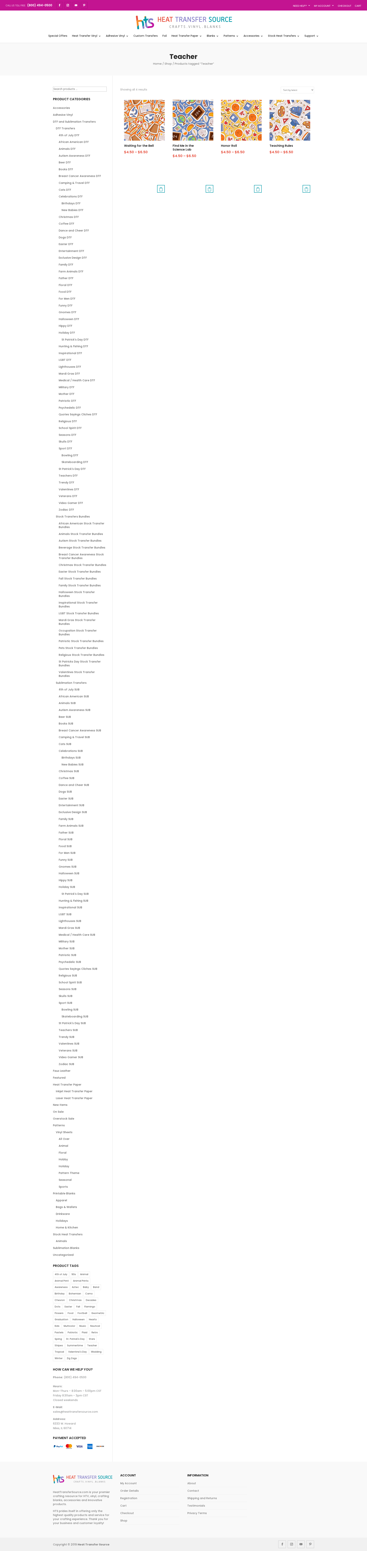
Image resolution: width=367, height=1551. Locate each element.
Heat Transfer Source (94, 1544)
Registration (128, 1498)
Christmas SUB (69, 771)
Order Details (129, 1491)
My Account (322, 6)
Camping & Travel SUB (74, 737)
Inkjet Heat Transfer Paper (74, 1091)
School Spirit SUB (70, 982)
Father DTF (66, 278)
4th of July (61, 1274)
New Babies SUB (73, 764)
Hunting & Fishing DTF (73, 346)
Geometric (97, 1313)
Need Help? (300, 6)
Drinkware (63, 1214)
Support (309, 36)
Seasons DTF (67, 435)
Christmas (75, 1300)
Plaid (84, 1332)
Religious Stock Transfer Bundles (81, 655)
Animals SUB (67, 703)
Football (82, 1313)
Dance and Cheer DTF (74, 230)
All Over (64, 1139)
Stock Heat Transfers (282, 36)
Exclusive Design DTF (73, 258)
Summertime (75, 1345)
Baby (86, 1287)
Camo (89, 1293)
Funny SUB (66, 860)
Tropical (59, 1351)
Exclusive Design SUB (73, 812)
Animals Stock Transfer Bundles (81, 534)
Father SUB (66, 833)
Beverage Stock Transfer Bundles (82, 547)
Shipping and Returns (202, 1498)
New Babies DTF (72, 210)
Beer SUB (65, 717)
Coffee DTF (66, 224)
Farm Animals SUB (71, 826)
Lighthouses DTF (70, 367)
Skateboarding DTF (75, 462)
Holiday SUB (67, 887)
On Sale (58, 1112)
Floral (63, 1153)
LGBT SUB (65, 914)
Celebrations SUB (71, 751)
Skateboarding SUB (75, 1016)
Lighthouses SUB (70, 921)
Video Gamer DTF (71, 503)
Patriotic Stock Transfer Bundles (81, 641)
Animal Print (62, 1280)
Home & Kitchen (67, 1227)
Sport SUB (65, 1003)
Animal (63, 1146)
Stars (92, 1339)
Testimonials (196, 1506)
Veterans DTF (68, 496)
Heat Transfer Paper (184, 36)
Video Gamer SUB (71, 1057)
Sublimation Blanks (66, 1248)
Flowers (59, 1313)
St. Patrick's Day (75, 1339)
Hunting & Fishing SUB (73, 901)
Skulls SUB (65, 996)
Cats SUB (65, 744)
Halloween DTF (69, 319)
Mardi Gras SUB (69, 928)
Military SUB (67, 941)
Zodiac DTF (66, 510)
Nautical (95, 1326)
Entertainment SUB (71, 805)
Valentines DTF (69, 489)
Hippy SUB (65, 880)
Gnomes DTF (67, 312)
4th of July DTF (69, 135)
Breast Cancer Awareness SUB (80, 730)
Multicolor (69, 1326)
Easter (68, 1306)
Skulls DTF (65, 441)
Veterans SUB (68, 1050)
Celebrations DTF (71, 196)
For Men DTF (67, 299)
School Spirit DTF (70, 428)
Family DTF (66, 265)
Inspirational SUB (70, 907)
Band (96, 1287)
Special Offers (57, 36)
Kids (57, 1326)
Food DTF (65, 292)
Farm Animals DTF (71, 271)
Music (82, 1326)
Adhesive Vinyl (115, 36)
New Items (60, 1105)
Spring (58, 1339)
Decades (91, 1300)
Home (157, 64)
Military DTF (66, 387)
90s (73, 1274)
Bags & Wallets (66, 1207)
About (191, 1483)
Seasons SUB (67, 989)
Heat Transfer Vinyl (84, 36)
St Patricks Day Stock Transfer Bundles (80, 663)
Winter (59, 1358)
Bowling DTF (70, 455)
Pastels (59, 1332)
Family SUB (66, 819)
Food (70, 1313)
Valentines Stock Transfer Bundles (77, 674)
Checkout (344, 6)
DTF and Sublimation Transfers (74, 122)
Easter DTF (66, 244)
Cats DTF (65, 190)
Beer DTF (65, 162)
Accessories (251, 36)
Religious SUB (68, 975)
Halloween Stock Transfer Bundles (77, 594)
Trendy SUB (66, 1037)
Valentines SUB (69, 1044)
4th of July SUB (69, 689)
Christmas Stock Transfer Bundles (82, 565)
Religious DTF (68, 421)
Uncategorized (63, 1255)
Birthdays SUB (71, 758)
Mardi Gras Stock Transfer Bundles (77, 622)
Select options (161, 189)
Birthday (60, 1293)
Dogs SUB (65, 792)
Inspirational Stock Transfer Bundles (78, 604)
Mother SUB (67, 948)
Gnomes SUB (67, 867)
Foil (164, 36)
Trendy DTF (66, 482)
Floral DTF (65, 285)
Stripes (59, 1345)
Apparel (61, 1200)
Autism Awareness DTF (74, 156)
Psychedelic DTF (70, 408)
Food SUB (65, 846)
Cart (358, 6)
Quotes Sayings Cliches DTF (78, 414)
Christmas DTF (69, 217)
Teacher (92, 1345)
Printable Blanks (64, 1193)
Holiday (64, 1166)
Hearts (93, 1319)
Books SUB (66, 723)
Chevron (60, 1300)
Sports (63, 1187)
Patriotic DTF (67, 401)
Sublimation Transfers (71, 683)
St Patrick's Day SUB (75, 894)
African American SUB (74, 696)
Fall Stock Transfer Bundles (78, 578)
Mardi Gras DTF (69, 374)
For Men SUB (67, 853)
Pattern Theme (69, 1173)
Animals (61, 1241)
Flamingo (89, 1306)
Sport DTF (65, 448)
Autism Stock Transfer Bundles (80, 541)
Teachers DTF (68, 476)
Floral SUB (65, 839)
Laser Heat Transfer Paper (74, 1098)
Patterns (229, 36)
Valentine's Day (77, 1351)
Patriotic (73, 1332)
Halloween (78, 1319)
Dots (57, 1306)
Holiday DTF (67, 333)
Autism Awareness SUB (74, 710)
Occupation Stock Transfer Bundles (78, 632)
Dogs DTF (65, 237)
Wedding (96, 1351)
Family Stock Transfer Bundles (80, 585)
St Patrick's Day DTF (75, 339)
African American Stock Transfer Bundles (81, 525)
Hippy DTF (65, 326)
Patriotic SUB (67, 955)
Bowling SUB (70, 1009)
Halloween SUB (69, 873)
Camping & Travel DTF (74, 183)
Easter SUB (66, 798)
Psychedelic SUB (70, 962)
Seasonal (65, 1180)
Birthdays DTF (71, 203)
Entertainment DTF (71, 251)
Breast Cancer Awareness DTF (80, 176)
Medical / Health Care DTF (77, 380)
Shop (168, 64)
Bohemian (75, 1293)
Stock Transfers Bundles (73, 516)
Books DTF (66, 169)
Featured (59, 1078)
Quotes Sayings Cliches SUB (78, 969)
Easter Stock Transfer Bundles (80, 572)
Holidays (62, 1221)
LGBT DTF (65, 360)
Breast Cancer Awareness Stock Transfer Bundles (81, 556)
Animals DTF (67, 149)
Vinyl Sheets (64, 1132)
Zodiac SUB (66, 1064)
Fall (78, 1306)
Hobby (63, 1159)
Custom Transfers (145, 36)
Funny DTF (65, 305)
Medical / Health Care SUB (77, 935)
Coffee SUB (66, 778)
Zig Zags (72, 1358)
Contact (193, 1491)
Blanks (211, 36)
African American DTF (74, 142)
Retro (95, 1332)
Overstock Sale (63, 1119)
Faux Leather (62, 1071)
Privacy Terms (197, 1513)
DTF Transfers (65, 128)
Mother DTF (66, 394)
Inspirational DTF (70, 353)
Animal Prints (81, 1280)
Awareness (61, 1287)
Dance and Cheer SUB (74, 785)
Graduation (61, 1319)
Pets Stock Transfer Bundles (78, 648)
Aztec (75, 1287)
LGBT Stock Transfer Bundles (79, 613)
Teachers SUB (68, 1030)
